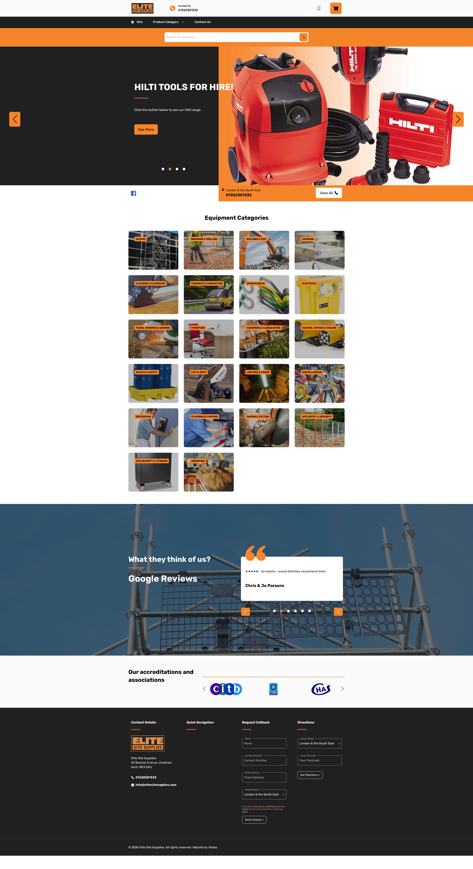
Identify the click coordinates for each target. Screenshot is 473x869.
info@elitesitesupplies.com (156, 785)
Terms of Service (275, 809)
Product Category (165, 22)
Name (248, 738)
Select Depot (251, 789)
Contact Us (203, 22)
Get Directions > (310, 775)
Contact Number (253, 755)
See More (146, 129)
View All (326, 193)
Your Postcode (308, 755)
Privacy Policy (255, 809)
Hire (140, 22)
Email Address (252, 772)
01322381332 (146, 777)
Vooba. (213, 847)
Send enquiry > (254, 819)
